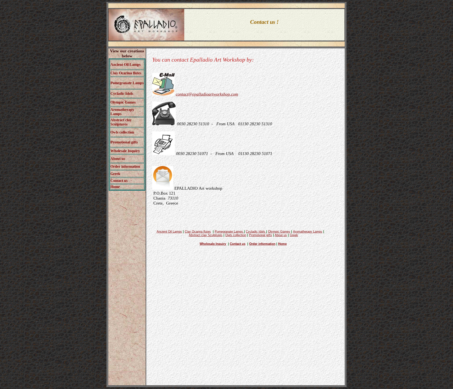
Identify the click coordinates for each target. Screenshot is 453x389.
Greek (115, 174)
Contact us (119, 181)
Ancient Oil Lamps (169, 231)
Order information (125, 166)
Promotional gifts (124, 142)
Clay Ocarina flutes (125, 73)
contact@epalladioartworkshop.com (207, 94)
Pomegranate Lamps (127, 83)
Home (115, 187)
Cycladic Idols (121, 94)
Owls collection (122, 132)
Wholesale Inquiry (125, 151)
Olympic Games (123, 102)
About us (117, 159)
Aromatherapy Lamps (307, 231)
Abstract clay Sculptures (121, 122)
